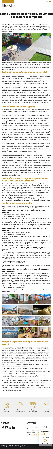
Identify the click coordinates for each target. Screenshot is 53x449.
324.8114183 (45, 443)
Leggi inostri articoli (33, 410)
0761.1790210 (45, 437)
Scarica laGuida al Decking (20, 410)
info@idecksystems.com (38, 434)
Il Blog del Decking (32, 19)
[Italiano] (49, 1)
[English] (47, 1)
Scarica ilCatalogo (6, 410)
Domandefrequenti (46, 410)
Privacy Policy (42, 446)
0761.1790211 (38, 431)
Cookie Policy (49, 446)
